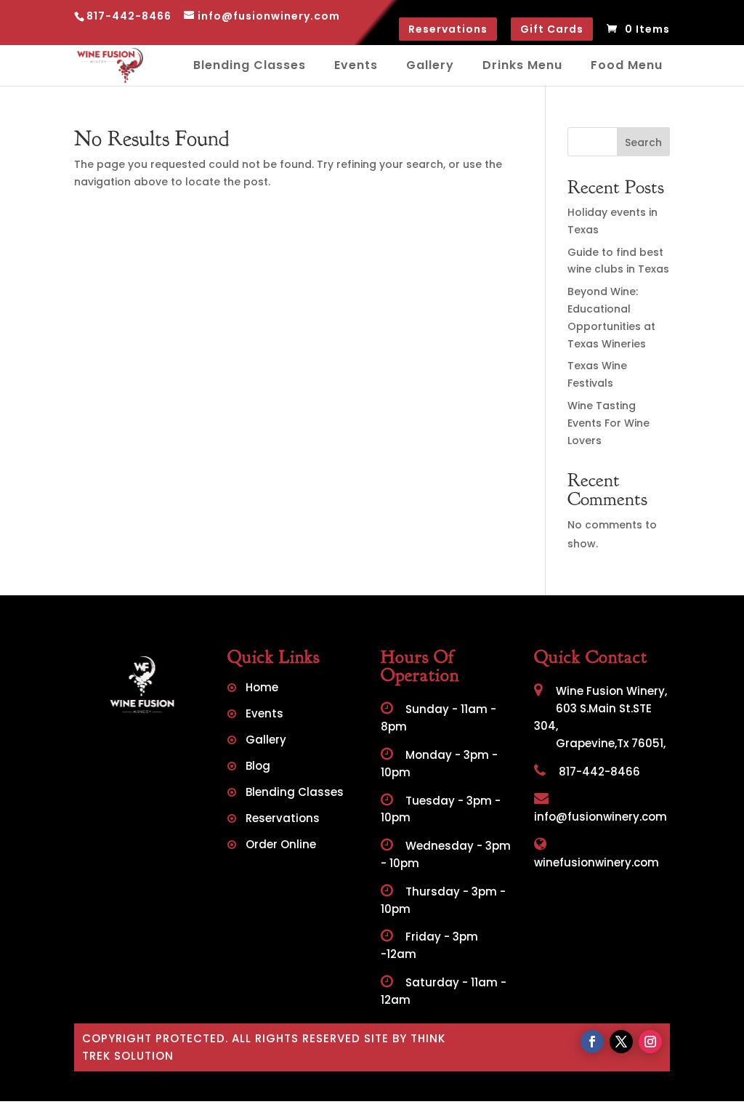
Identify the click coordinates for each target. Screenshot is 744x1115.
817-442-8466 (598, 771)
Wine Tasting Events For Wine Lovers (608, 423)
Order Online (281, 846)
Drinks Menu (522, 65)
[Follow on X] (621, 1041)
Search (643, 142)
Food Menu (627, 65)
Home (262, 689)
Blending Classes (249, 65)
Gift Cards (551, 29)
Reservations (448, 29)
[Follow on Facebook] (592, 1041)
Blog (258, 767)
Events (356, 65)
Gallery (430, 65)
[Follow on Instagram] (650, 1041)
